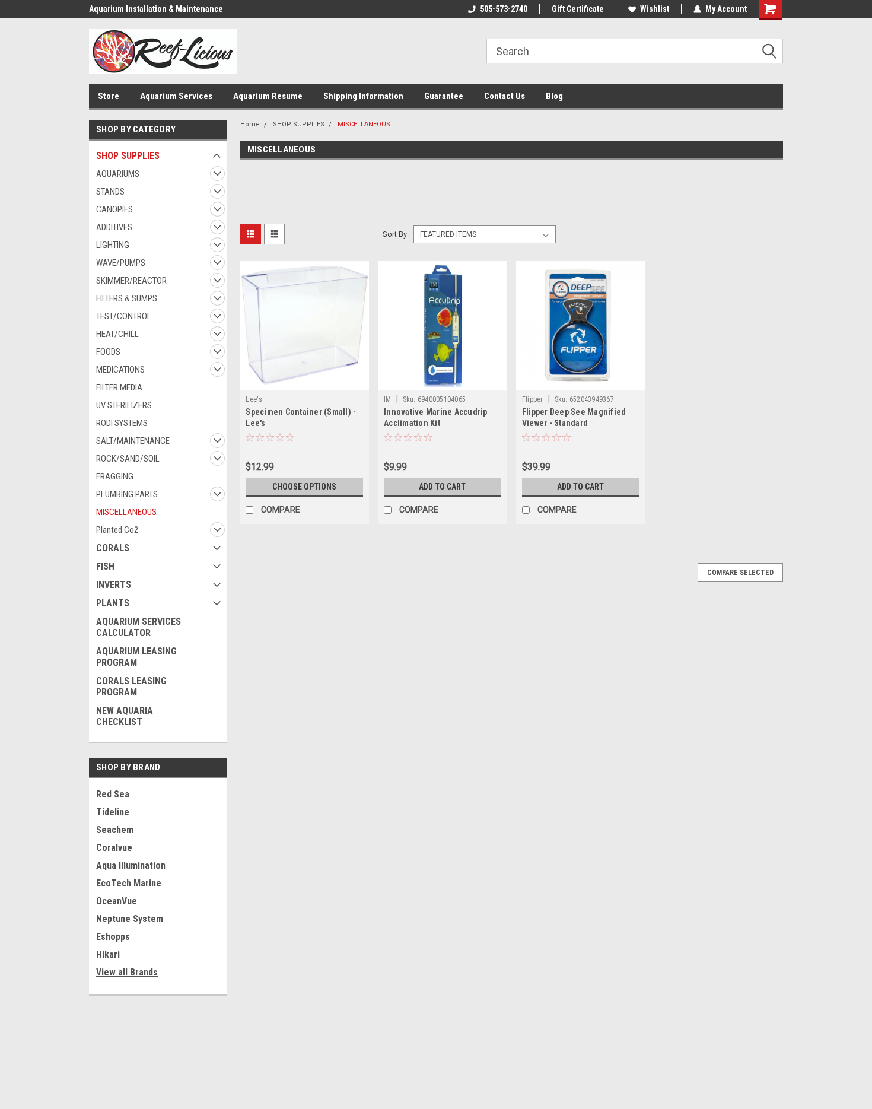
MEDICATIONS (120, 369)
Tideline (112, 812)
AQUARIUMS (117, 174)
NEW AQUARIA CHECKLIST (124, 716)
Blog (554, 96)
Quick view (304, 381)
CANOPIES (114, 209)
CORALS (112, 548)
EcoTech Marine (128, 883)
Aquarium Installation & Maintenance (156, 9)
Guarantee (443, 96)
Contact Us (504, 96)
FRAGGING (114, 476)
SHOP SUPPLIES (128, 155)
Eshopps (113, 936)
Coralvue (114, 847)
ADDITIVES (114, 227)
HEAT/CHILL (117, 334)
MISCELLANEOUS (126, 512)
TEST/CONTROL (123, 316)
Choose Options (304, 486)
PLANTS (112, 603)
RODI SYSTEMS (122, 423)
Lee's (254, 399)
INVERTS (113, 584)
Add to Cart (442, 486)
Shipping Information (363, 96)
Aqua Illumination (131, 865)
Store (108, 96)
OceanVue (116, 901)
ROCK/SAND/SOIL (128, 458)
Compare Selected (740, 572)
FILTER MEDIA (119, 387)
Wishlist (654, 9)
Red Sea (112, 794)
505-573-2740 (503, 9)
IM (388, 399)
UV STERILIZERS (124, 405)
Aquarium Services (176, 96)
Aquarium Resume (268, 96)
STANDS (110, 191)
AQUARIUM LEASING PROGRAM (136, 657)
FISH (105, 566)
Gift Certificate (578, 9)
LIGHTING (112, 245)
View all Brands (127, 972)
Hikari (108, 954)
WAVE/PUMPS (120, 263)
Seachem (114, 829)
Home (250, 124)
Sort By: (396, 234)
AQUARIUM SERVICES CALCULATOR (138, 627)
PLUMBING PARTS (127, 494)
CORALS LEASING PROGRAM (131, 686)
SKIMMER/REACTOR (131, 280)
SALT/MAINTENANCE (133, 441)
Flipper (532, 399)
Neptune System (129, 918)
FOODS (108, 352)
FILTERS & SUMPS (126, 298)
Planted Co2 (117, 530)
